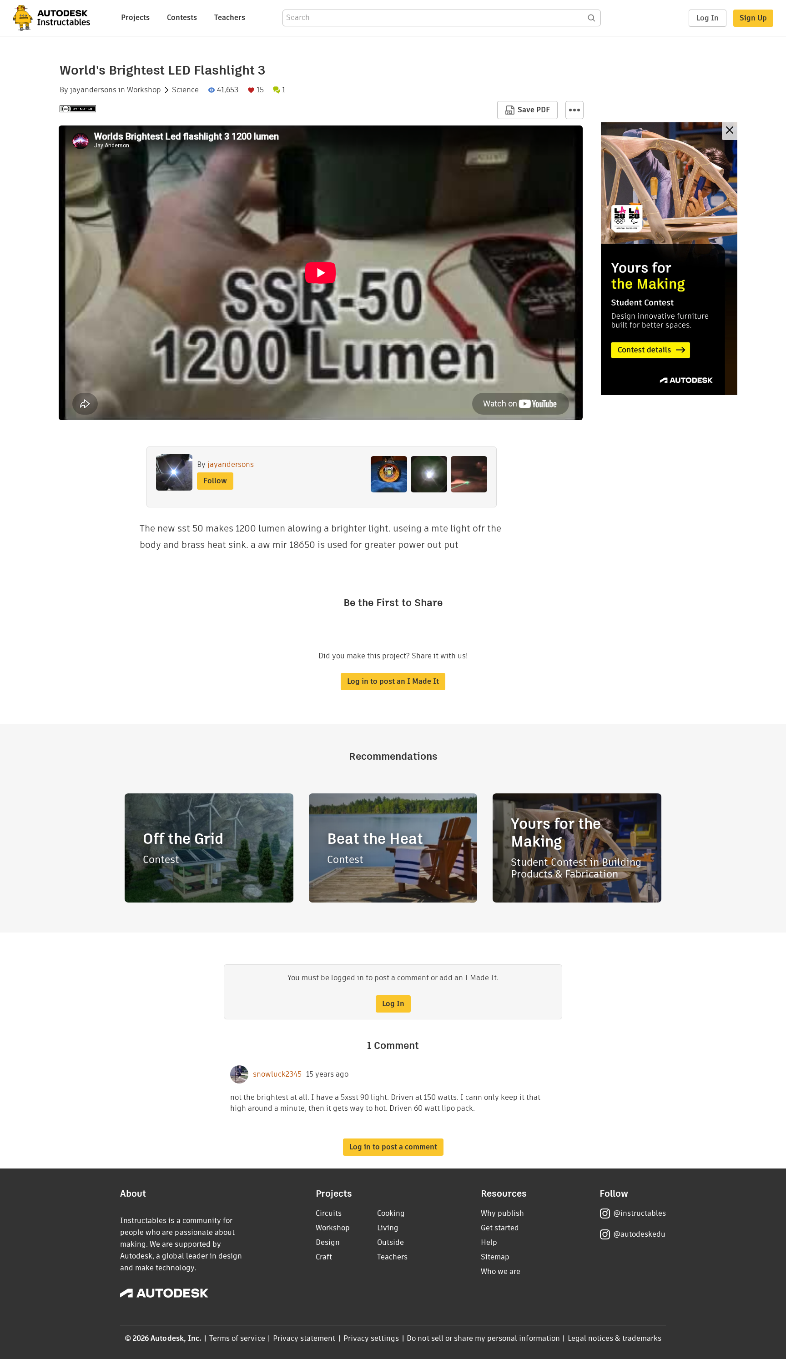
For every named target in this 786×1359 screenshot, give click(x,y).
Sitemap (495, 1257)
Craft (324, 1257)
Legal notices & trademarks (614, 1338)
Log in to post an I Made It (393, 681)
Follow (215, 481)
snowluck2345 (277, 1074)
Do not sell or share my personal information (483, 1338)
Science (185, 90)
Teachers (229, 17)
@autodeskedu (639, 1234)
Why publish (502, 1213)
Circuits (329, 1213)
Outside (390, 1242)
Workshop (144, 90)
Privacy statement (304, 1338)
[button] (574, 110)
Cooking (391, 1213)
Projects (135, 17)
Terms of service (237, 1338)
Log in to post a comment (393, 1147)
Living (387, 1228)
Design (328, 1242)
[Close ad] (729, 131)
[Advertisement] (669, 258)
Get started (500, 1228)
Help (489, 1242)
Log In (707, 18)
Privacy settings (371, 1338)
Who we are (500, 1271)
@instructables (639, 1213)
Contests (182, 17)
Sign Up (753, 18)
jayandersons (93, 90)
